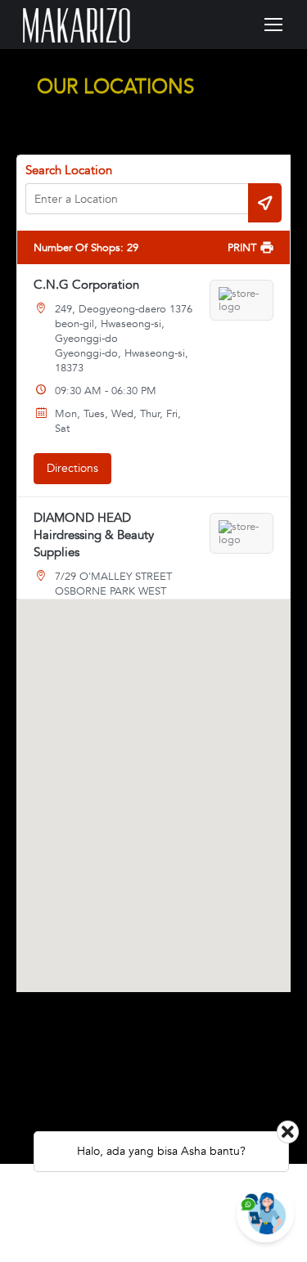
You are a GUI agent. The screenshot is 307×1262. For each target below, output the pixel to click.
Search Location (68, 170)
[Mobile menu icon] (273, 24)
